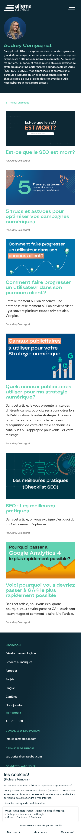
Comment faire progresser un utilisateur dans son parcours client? (38, 287)
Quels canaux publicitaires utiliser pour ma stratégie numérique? (38, 391)
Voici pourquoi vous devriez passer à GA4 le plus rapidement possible (40, 590)
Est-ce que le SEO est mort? (40, 152)
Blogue (10, 688)
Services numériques (19, 662)
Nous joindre (14, 705)
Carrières (11, 696)
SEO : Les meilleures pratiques (30, 508)
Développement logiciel (21, 653)
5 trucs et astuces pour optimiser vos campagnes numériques (37, 216)
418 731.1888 (14, 721)
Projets (10, 679)
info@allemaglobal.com (21, 738)
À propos (12, 670)
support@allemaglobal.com (24, 756)
